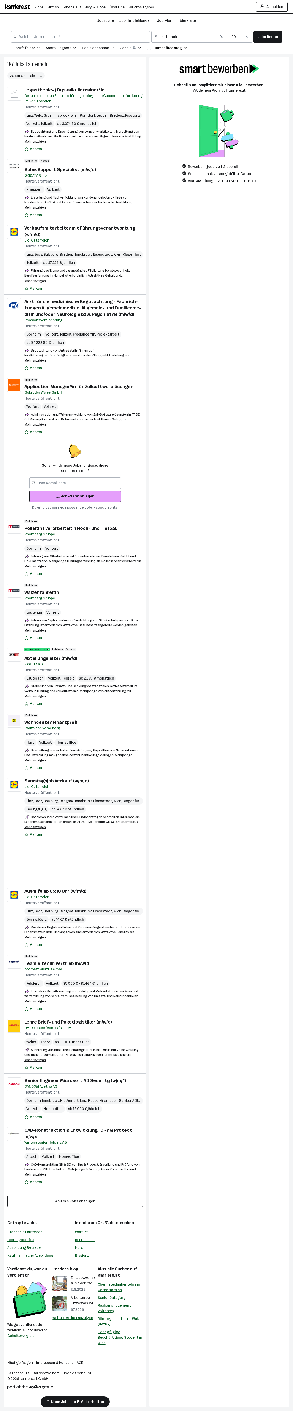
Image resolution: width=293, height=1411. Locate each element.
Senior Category (111, 1297)
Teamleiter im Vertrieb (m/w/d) (57, 963)
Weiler (31, 1042)
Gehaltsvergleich (21, 1335)
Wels (38, 115)
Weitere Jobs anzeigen (75, 1201)
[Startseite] (20, 6)
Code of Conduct (77, 1373)
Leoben (103, 115)
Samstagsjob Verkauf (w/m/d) (56, 781)
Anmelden (274, 7)
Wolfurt (32, 406)
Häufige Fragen (20, 1362)
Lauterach (36, 64)
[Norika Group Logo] (30, 1388)
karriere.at (109, 1275)
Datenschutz (18, 1373)
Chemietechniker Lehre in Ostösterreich (119, 1287)
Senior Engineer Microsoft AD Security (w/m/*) (75, 1080)
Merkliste (188, 20)
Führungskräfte (20, 1240)
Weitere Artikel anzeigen (72, 1318)
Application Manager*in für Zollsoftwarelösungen (78, 386)
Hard (30, 742)
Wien (75, 115)
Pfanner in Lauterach (24, 1232)
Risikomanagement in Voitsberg (116, 1308)
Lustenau (34, 612)
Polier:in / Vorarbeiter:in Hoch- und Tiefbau (71, 528)
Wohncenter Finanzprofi (50, 722)
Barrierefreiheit (46, 1373)
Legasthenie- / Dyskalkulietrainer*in (64, 90)
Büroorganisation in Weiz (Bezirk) (119, 1321)
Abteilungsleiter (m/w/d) (50, 658)
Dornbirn (33, 334)
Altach (31, 1156)
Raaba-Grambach (103, 1100)
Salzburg (51, 254)
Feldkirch (33, 983)
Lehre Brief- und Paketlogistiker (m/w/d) (68, 1022)
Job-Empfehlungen (135, 20)
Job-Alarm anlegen (78, 496)
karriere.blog (65, 1268)
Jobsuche (105, 20)
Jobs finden (267, 37)
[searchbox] (75, 483)
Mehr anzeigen (35, 142)
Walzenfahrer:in (41, 592)
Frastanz (132, 115)
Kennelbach (85, 1240)
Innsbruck (62, 115)
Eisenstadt (103, 254)
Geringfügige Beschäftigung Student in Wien (120, 1337)
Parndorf (88, 115)
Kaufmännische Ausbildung (30, 1255)
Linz (30, 115)
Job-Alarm (166, 20)
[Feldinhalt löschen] (222, 37)
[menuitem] (29, 48)
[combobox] (80, 37)
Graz (48, 115)
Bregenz (117, 115)
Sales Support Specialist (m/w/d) (60, 169)
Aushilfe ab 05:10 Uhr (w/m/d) (55, 891)
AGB (80, 1362)
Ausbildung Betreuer (24, 1247)
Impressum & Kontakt (54, 1362)
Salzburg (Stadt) (133, 1100)
